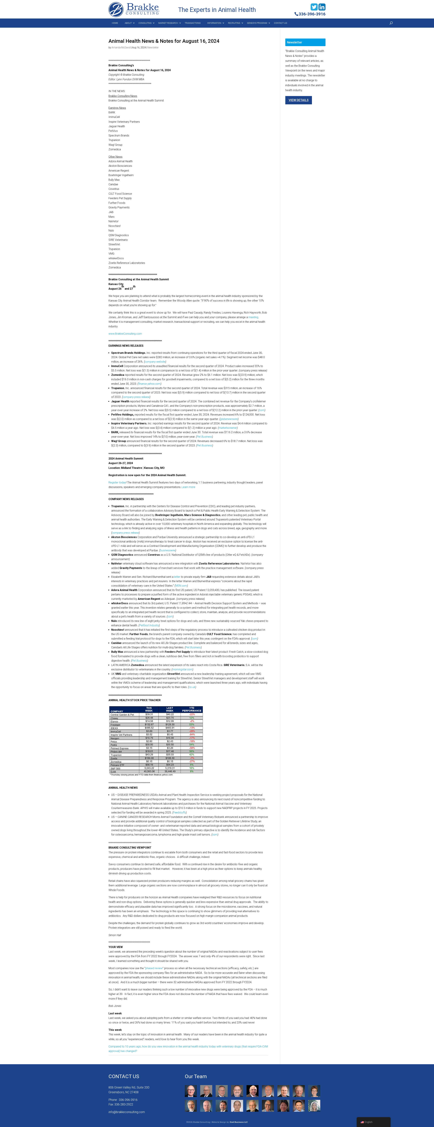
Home (115, 23)
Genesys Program (257, 23)
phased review (154, 968)
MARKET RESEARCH (168, 23)
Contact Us (280, 23)
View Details (299, 100)
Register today (117, 482)
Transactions (193, 23)
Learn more (188, 487)
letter (177, 576)
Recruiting (234, 23)
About (128, 23)
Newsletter (153, 47)
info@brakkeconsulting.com (126, 1112)
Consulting (145, 23)
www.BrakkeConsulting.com (125, 333)
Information (214, 23)
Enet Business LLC (239, 1122)
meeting (253, 317)
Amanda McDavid (121, 47)
